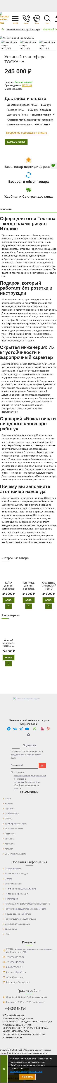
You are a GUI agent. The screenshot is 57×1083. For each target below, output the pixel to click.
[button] (15, 18)
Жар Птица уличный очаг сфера (28, 585)
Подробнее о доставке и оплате (26, 132)
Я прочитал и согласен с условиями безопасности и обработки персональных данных (30, 780)
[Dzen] (28, 734)
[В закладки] (8, 606)
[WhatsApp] (34, 728)
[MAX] (9, 728)
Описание (6, 209)
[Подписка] (42, 766)
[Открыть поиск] (47, 18)
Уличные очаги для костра (23, 29)
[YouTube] (42, 728)
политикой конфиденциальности (26, 1071)
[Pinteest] (48, 728)
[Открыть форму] (36, 18)
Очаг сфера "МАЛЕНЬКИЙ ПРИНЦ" (48, 585)
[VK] (15, 728)
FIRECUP (27, 85)
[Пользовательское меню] (26, 18)
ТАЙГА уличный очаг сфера (8, 585)
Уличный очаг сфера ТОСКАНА (8, 643)
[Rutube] (27, 728)
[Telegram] (21, 728)
